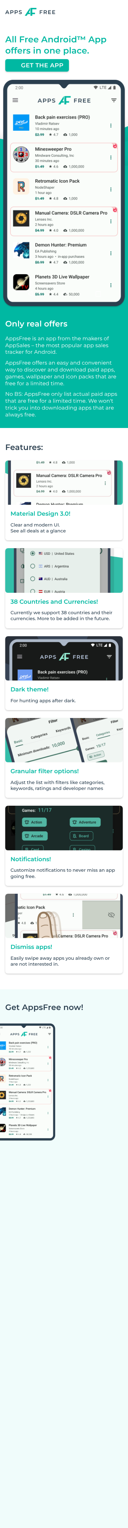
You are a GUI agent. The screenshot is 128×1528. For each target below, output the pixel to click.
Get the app (42, 65)
